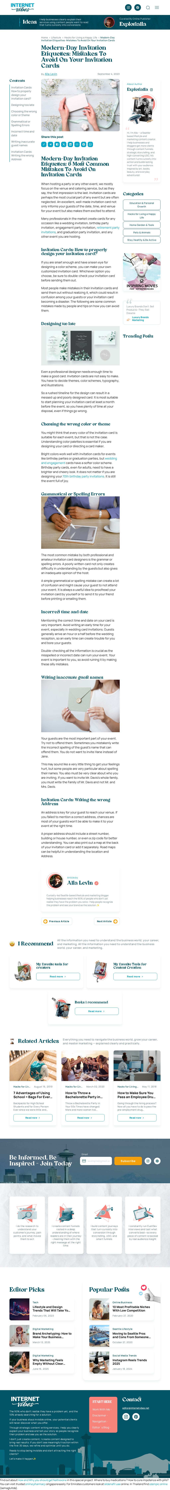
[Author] (96, 883)
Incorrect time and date (22, 133)
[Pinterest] (137, 7)
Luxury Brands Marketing (140, 319)
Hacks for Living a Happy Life (142, 215)
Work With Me (101, 1409)
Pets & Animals (141, 232)
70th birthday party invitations (83, 476)
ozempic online (158, 1484)
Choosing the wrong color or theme (24, 113)
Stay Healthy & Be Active (141, 239)
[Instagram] (128, 7)
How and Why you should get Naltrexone (42, 1480)
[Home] (22, 7)
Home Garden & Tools (142, 225)
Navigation (99, 1421)
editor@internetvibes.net (135, 1408)
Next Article (104, 921)
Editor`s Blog (100, 1427)
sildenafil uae (112, 1484)
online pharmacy (35, 1484)
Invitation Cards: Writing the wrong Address (22, 155)
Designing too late (22, 105)
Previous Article (59, 921)
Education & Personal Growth (142, 204)
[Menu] (157, 7)
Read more (56, 976)
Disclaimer (99, 1415)
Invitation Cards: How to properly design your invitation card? (21, 93)
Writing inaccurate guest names (23, 143)
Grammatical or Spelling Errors (20, 123)
